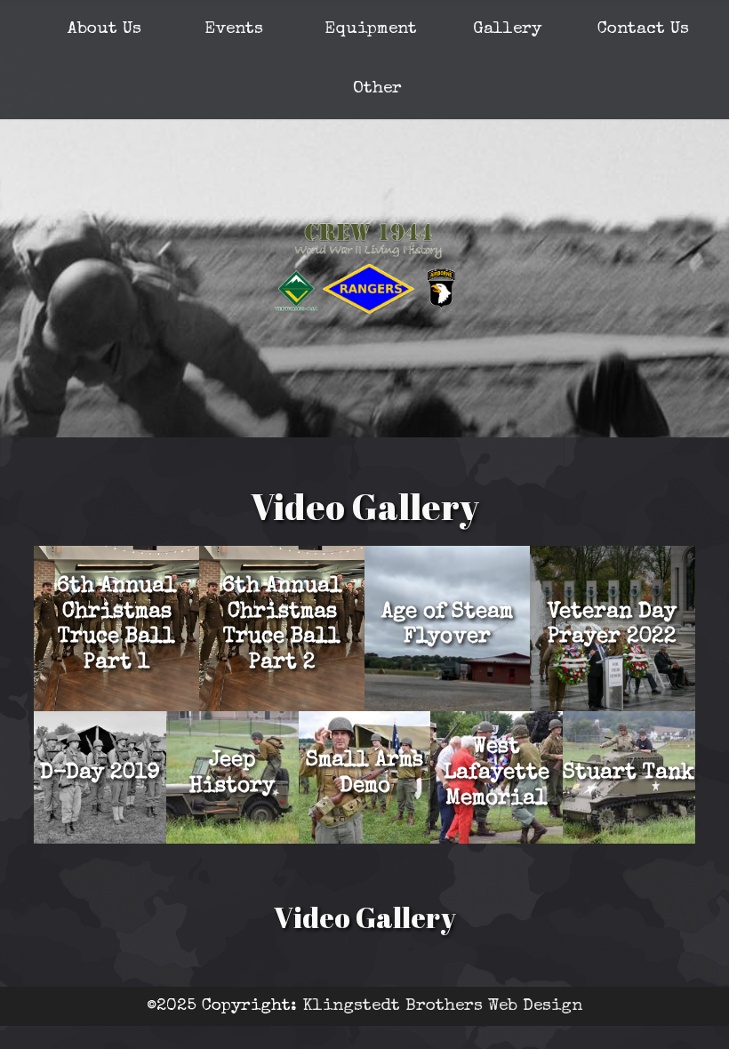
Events (233, 29)
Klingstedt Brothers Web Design (442, 1006)
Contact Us (643, 29)
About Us (104, 29)
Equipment (370, 29)
